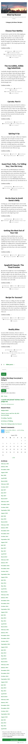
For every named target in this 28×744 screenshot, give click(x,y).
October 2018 (4, 507)
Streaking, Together (6, 418)
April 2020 (4, 478)
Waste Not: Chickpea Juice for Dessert (11, 424)
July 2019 (3, 490)
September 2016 (5, 574)
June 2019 (3, 493)
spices (14, 155)
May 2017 (3, 551)
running (19, 55)
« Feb (13, 457)
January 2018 (4, 528)
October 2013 (4, 676)
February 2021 (5, 464)
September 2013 (5, 679)
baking (12, 220)
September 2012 (5, 714)
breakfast (8, 91)
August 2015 (4, 612)
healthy (11, 155)
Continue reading (5, 48)
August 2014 (4, 647)
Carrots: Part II (14, 101)
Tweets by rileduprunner (7, 404)
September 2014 (5, 644)
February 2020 (5, 484)
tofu (21, 91)
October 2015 (4, 606)
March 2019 (4, 498)
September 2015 (5, 609)
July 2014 (3, 650)
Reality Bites (14, 329)
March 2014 (4, 661)
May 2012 (3, 726)
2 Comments (21, 155)
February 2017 (5, 560)
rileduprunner (9, 51)
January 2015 (4, 632)
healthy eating (17, 353)
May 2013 (3, 691)
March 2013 (4, 696)
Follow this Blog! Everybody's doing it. (12, 379)
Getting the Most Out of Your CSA (14, 231)
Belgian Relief (4, 410)
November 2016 (5, 568)
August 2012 (4, 717)
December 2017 (5, 530)
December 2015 (5, 600)
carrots (13, 123)
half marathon (20, 54)
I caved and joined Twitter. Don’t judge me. (13, 400)
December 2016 (5, 565)
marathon (20, 188)
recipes (18, 91)
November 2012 (5, 708)
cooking (12, 91)
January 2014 (4, 667)
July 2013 (3, 685)
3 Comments (14, 190)
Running (17, 52)
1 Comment (14, 356)
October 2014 (4, 641)
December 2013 (5, 670)
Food (12, 90)
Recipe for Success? (14, 297)
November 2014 (5, 638)
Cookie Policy (9, 736)
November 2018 (5, 504)
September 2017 (5, 539)
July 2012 (3, 720)
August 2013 (4, 682)
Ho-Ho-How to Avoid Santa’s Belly (14, 199)
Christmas (17, 220)
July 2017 (3, 545)
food (4, 287)
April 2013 (4, 694)
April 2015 (4, 624)
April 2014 (4, 659)
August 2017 (4, 542)
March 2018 (4, 522)
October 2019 (4, 487)
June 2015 (3, 618)
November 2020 (5, 469)
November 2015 (5, 603)
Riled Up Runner (14, 15)
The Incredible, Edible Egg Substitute (14, 67)
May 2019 (3, 496)
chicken (11, 319)
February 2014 (5, 664)
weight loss (13, 354)
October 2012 (4, 711)
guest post (15, 188)
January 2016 (4, 597)
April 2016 (4, 589)
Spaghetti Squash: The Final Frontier (14, 266)
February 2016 (5, 595)
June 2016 (3, 583)
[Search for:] (14, 369)
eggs (15, 91)
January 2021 (4, 466)
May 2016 (3, 586)
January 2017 (4, 562)
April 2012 (4, 728)
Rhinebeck (15, 55)
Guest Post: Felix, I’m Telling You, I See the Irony (14, 165)
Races (10, 52)
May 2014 (3, 656)
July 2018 (3, 516)
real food (23, 353)
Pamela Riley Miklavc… (11, 430)
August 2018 (4, 513)
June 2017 (3, 548)
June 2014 (3, 653)
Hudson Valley (9, 55)
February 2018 (5, 525)
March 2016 (4, 592)
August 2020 (4, 472)
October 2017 (4, 536)
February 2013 (5, 699)
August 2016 (4, 577)
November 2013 (5, 673)
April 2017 (4, 554)
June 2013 (3, 688)
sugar (24, 220)
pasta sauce (22, 123)
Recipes (13, 52)
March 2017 (4, 557)
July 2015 (3, 615)
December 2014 (5, 635)
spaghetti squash (17, 287)
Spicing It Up (14, 133)
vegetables (13, 256)
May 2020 (3, 475)
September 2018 (5, 510)
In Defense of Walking (7, 421)
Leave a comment (14, 57)
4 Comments (14, 321)
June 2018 (3, 519)
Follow (3, 390)
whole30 (23, 287)
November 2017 (5, 533)
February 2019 (5, 501)
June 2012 (3, 723)
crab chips (11, 353)
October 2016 (4, 571)
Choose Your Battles (14, 31)
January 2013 (4, 702)
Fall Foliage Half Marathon (10, 54)
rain (23, 188)
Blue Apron (6, 319)
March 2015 (4, 627)
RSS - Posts (4, 396)
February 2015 (5, 629)
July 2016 (3, 580)
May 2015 (3, 621)
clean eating (6, 353)
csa (10, 256)
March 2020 (4, 481)
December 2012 (5, 705)
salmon (22, 319)
